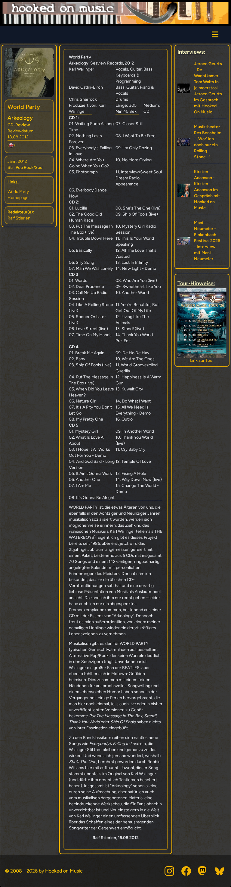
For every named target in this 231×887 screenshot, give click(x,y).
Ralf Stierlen (19, 218)
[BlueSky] (220, 871)
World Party (24, 106)
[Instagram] (169, 871)
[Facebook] (186, 871)
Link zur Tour (202, 360)
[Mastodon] (203, 871)
